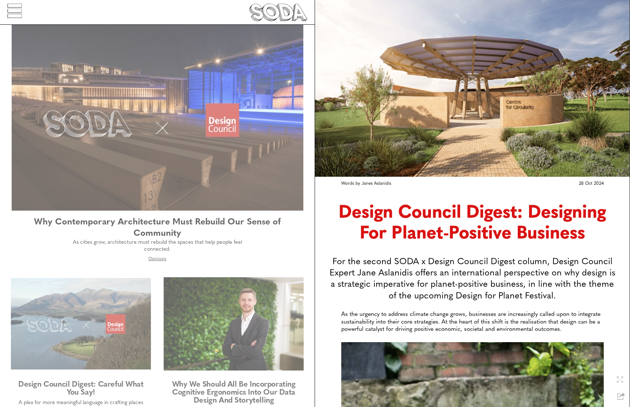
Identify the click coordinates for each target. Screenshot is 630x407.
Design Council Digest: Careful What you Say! (80, 388)
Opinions (157, 259)
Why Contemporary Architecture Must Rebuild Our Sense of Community (157, 228)
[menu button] (14, 12)
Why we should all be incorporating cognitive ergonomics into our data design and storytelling (234, 392)
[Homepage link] (278, 12)
